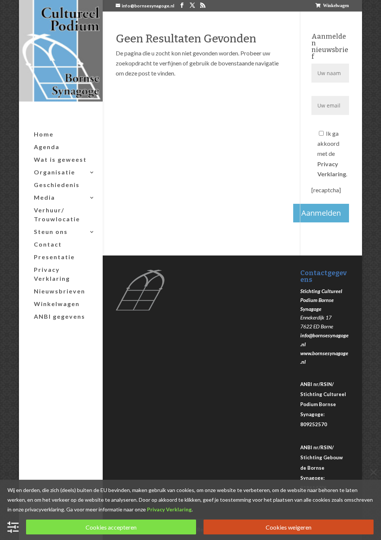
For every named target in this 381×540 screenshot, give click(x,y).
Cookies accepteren (111, 527)
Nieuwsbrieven (59, 291)
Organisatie (54, 172)
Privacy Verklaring (52, 274)
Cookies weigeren (288, 527)
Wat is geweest (60, 159)
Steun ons (51, 231)
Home (44, 134)
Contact (48, 244)
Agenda (47, 146)
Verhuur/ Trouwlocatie (57, 214)
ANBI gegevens (59, 316)
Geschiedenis (57, 184)
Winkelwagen (336, 5)
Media (44, 197)
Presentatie (54, 256)
